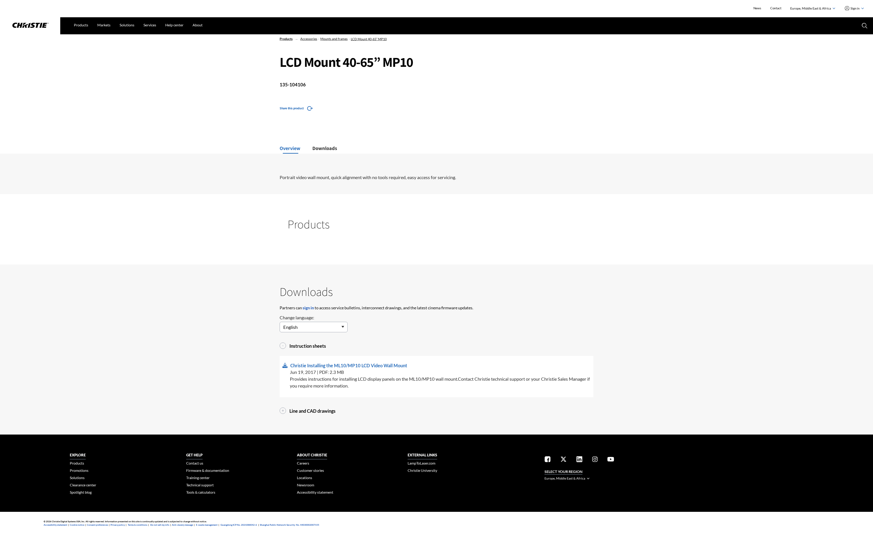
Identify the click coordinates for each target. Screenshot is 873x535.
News (757, 8)
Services (149, 25)
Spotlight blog (81, 492)
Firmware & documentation (207, 470)
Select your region (563, 471)
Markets (103, 25)
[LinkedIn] (579, 460)
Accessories (308, 39)
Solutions (127, 25)
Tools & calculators (200, 492)
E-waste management (207, 524)
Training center (198, 477)
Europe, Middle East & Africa (811, 8)
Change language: (297, 317)
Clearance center (83, 485)
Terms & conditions (137, 524)
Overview (290, 148)
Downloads (324, 148)
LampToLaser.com (421, 463)
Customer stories (310, 470)
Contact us (194, 463)
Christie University (422, 470)
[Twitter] (563, 460)
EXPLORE (78, 455)
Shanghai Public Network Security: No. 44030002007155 (289, 524)
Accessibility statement (315, 492)
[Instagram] (595, 460)
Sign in (855, 8)
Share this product (292, 108)
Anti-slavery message (182, 524)
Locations (304, 477)
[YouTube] (610, 460)
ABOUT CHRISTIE (312, 455)
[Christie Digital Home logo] (30, 25)
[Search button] (864, 25)
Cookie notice (77, 524)
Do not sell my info (159, 524)
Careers (303, 463)
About (198, 25)
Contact (775, 8)
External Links (422, 455)
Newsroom (305, 485)
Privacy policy (117, 524)
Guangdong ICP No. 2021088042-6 (239, 524)
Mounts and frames (334, 39)
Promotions (79, 470)
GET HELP (194, 455)
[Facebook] (547, 460)
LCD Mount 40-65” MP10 (369, 39)
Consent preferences (97, 524)
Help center (174, 25)
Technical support (200, 485)
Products (81, 25)
